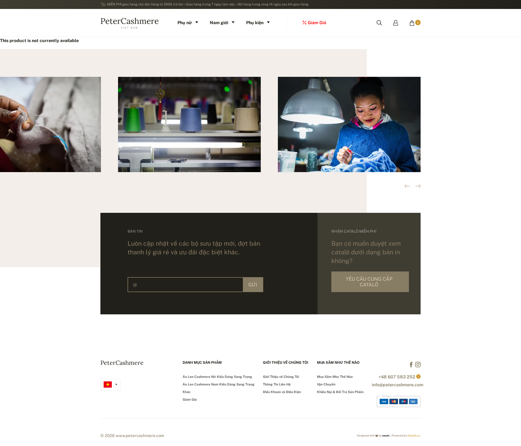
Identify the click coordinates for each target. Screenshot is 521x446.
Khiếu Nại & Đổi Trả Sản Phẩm (340, 392)
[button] (418, 186)
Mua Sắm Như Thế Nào (335, 377)
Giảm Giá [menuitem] (317, 22)
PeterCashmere (129, 22)
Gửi (252, 284)
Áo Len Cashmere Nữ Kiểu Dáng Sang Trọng (217, 377)
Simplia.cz (413, 435)
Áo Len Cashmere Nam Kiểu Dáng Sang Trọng (219, 384)
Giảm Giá (190, 399)
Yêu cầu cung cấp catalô (369, 281)
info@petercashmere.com (397, 384)
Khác (187, 392)
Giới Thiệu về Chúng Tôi (281, 377)
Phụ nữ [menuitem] (184, 22)
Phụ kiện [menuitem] (254, 22)
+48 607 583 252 (397, 376)
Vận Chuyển (326, 384)
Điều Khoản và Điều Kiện (282, 392)
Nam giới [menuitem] (219, 22)
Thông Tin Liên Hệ (277, 384)
